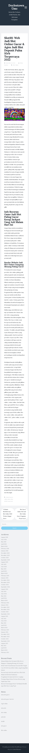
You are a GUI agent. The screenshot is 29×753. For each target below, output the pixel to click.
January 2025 (4, 578)
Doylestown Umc (16, 7)
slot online (4, 712)
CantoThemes (17, 749)
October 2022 (5, 639)
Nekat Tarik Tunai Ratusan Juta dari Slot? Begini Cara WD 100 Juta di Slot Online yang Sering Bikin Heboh (14, 668)
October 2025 (5, 557)
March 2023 (4, 627)
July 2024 (3, 591)
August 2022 (4, 643)
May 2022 (3, 645)
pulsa (9, 499)
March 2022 (4, 650)
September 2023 (5, 614)
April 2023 (3, 625)
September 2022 (5, 641)
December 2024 (5, 580)
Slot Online (15, 65)
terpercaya (10, 501)
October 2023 (4, 611)
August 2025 (4, 562)
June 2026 (4, 539)
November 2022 (5, 636)
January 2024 (4, 605)
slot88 (5, 501)
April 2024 (4, 598)
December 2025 (5, 553)
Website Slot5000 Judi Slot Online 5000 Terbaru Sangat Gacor (7, 514)
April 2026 (4, 544)
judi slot (3, 717)
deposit (8, 497)
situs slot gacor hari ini (7, 699)
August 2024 (4, 589)
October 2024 (5, 584)
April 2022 (4, 648)
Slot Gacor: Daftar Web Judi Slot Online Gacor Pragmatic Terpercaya (21, 514)
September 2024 (5, 587)
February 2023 (5, 630)
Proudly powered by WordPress (11, 747)
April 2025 (4, 571)
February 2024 (5, 602)
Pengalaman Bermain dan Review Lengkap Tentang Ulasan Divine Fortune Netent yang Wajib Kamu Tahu (13, 679)
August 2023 (4, 616)
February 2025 (5, 575)
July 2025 (3, 564)
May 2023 (3, 623)
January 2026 (4, 551)
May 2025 (3, 569)
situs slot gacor (5, 694)
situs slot (3, 708)
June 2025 (4, 566)
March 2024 (4, 600)
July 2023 (3, 618)
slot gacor (4, 726)
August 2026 (4, 537)
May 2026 (3, 542)
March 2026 (4, 546)
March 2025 (4, 573)
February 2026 (5, 548)
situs (12, 499)
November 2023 (5, 609)
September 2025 (5, 560)
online (5, 499)
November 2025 (5, 555)
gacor (11, 497)
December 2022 (5, 634)
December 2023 (5, 607)
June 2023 (3, 620)
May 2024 (3, 596)
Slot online (4, 730)
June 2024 (4, 593)
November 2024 (5, 582)
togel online (4, 703)
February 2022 (5, 652)
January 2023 (4, 632)
